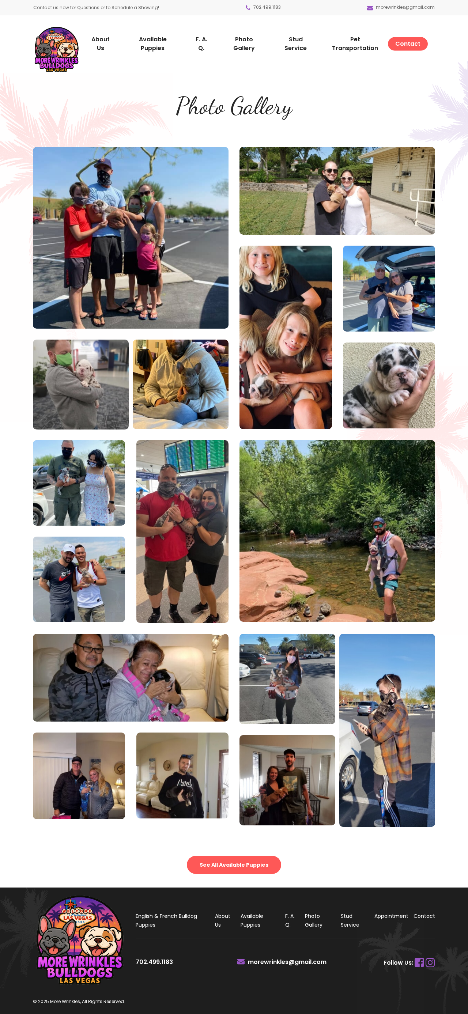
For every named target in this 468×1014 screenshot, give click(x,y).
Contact (424, 916)
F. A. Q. (290, 920)
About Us (222, 920)
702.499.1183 (266, 7)
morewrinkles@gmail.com (405, 7)
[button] (234, 865)
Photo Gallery (313, 920)
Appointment (391, 916)
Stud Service (350, 920)
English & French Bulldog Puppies (166, 920)
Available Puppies (252, 920)
